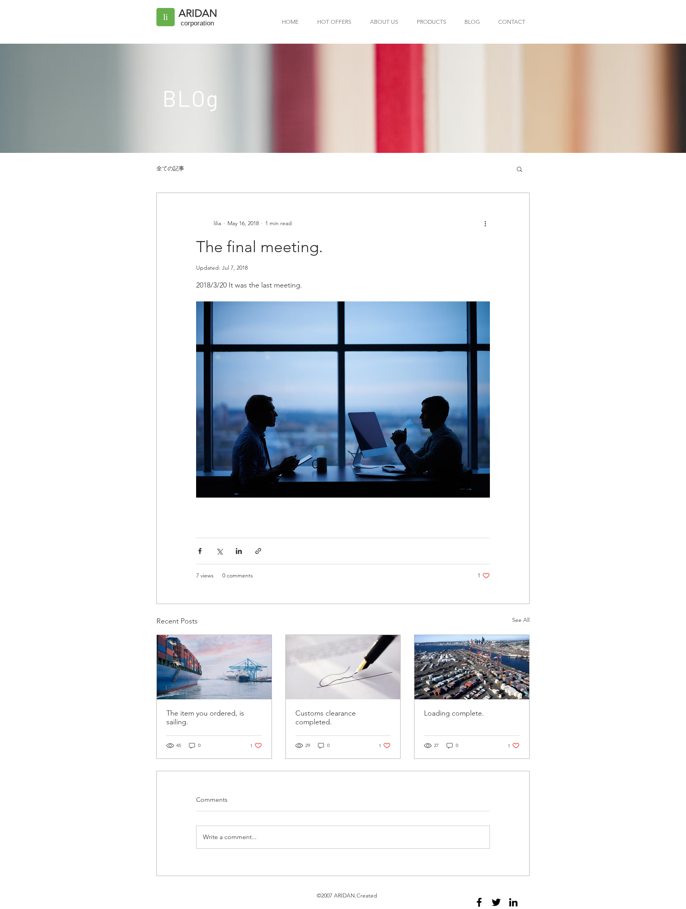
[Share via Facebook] (200, 551)
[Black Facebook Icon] (479, 902)
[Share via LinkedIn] (239, 551)
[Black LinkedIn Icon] (513, 902)
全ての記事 (170, 168)
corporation (197, 23)
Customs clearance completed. (325, 717)
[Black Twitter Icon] (496, 902)
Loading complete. (454, 713)
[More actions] (485, 223)
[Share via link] (258, 551)
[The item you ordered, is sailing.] (214, 667)
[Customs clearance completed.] (343, 667)
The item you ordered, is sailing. (205, 717)
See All (521, 619)
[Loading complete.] (471, 667)
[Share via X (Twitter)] (219, 551)
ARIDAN (198, 13)
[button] (519, 169)
